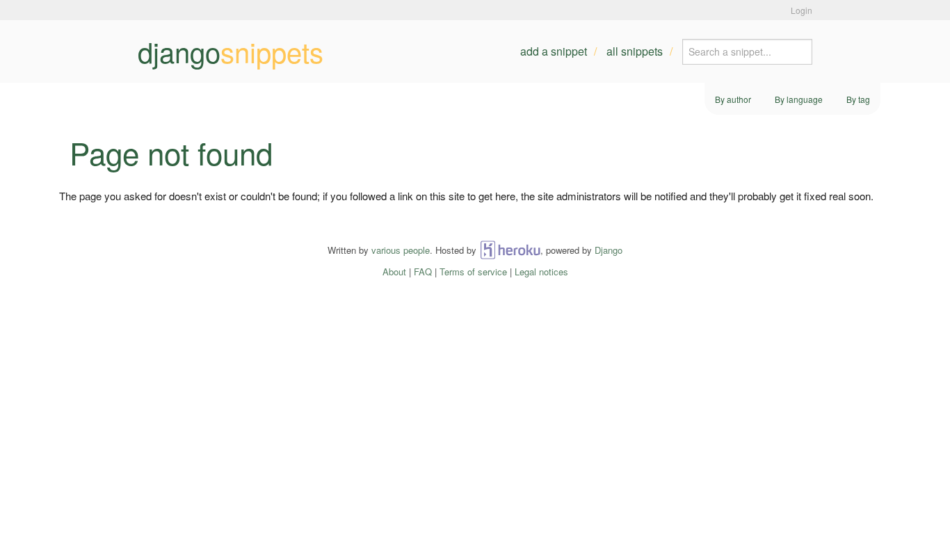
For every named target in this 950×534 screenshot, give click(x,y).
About (394, 271)
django (230, 51)
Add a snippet (553, 51)
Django (608, 250)
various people (400, 250)
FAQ (423, 271)
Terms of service (473, 271)
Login (801, 10)
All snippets (634, 51)
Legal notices (541, 271)
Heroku (510, 250)
